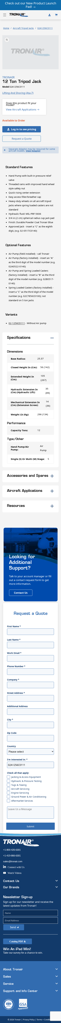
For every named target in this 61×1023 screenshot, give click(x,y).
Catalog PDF (16, 941)
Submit (30, 826)
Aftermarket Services (22, 800)
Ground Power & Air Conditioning (28, 796)
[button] (4, 14)
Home (6, 28)
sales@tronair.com (12, 861)
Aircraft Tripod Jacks (23, 28)
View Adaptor (33, 150)
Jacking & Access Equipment (26, 776)
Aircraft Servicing (20, 788)
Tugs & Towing (19, 784)
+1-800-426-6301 (12, 849)
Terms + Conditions (45, 1019)
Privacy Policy (29, 1019)
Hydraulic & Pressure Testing (26, 781)
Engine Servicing (20, 792)
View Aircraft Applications (21, 109)
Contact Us (21, 592)
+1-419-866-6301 (12, 855)
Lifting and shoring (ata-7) (17, 93)
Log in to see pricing (23, 129)
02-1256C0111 (17, 323)
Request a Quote (22, 138)
